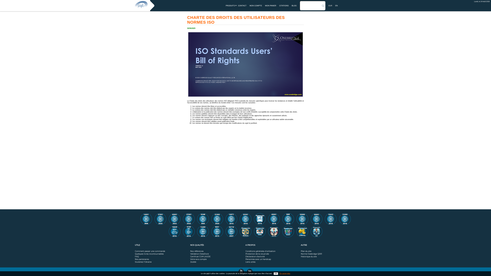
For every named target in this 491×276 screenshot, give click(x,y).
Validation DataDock (199, 254)
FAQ (137, 257)
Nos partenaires (142, 259)
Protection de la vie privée (257, 254)
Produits (230, 6)
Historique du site (309, 257)
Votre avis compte (198, 259)
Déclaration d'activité (255, 257)
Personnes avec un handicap (258, 259)
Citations (284, 6)
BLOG (294, 6)
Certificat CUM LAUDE (200, 257)
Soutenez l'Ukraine (143, 262)
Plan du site (306, 251)
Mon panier (270, 6)
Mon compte (256, 6)
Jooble (193, 262)
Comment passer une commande (150, 251)
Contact (242, 6)
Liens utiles (250, 262)
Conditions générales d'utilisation (260, 251)
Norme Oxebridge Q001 (311, 254)
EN (336, 6)
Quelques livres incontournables (149, 254)
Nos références (197, 251)
